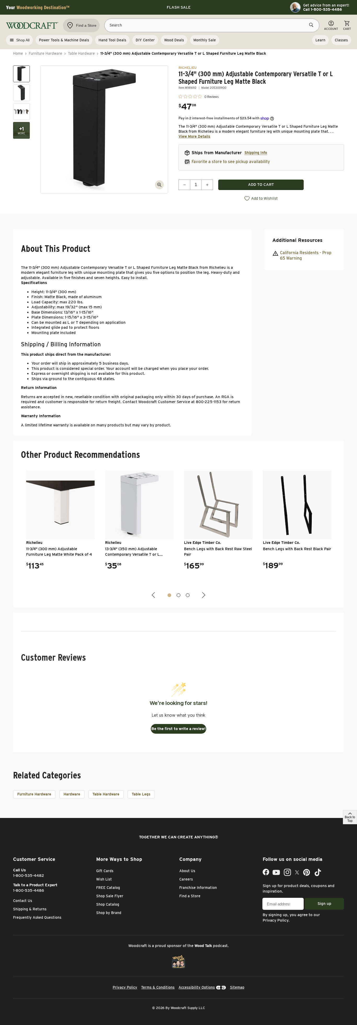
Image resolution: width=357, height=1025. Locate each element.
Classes (341, 40)
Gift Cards (104, 871)
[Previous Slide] (154, 595)
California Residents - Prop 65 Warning (305, 255)
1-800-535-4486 (28, 890)
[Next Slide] (203, 595)
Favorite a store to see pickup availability (231, 161)
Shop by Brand (108, 913)
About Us (187, 871)
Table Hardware (81, 53)
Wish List (104, 879)
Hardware (72, 794)
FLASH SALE (179, 7)
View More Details (194, 136)
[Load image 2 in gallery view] (21, 92)
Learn (320, 40)
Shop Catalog (107, 904)
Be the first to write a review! (178, 728)
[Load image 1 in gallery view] (21, 73)
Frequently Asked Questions (37, 917)
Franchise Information (198, 887)
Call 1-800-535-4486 (322, 9)
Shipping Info (255, 153)
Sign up (324, 903)
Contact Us (22, 901)
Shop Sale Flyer (109, 896)
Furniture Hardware (45, 53)
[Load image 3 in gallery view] (21, 111)
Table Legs (141, 794)
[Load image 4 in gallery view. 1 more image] (21, 130)
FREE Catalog (108, 887)
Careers (186, 879)
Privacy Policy (276, 920)
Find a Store (189, 896)
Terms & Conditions (158, 987)
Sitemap (237, 987)
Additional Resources (297, 240)
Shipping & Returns (30, 909)
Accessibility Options (197, 987)
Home (18, 53)
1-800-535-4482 (28, 875)
